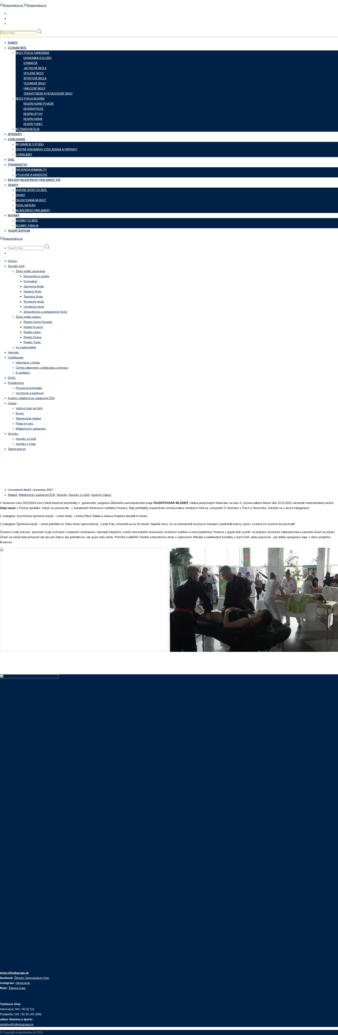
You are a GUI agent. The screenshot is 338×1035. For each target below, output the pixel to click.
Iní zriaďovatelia (28, 129)
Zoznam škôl (17, 47)
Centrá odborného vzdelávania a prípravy (46, 149)
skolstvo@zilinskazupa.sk (16, 1024)
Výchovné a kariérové (31, 174)
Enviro (20, 195)
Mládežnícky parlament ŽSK (37, 494)
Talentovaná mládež (31, 200)
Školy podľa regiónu (30, 98)
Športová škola (35, 78)
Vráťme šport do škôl (31, 190)
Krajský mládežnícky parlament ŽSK (34, 180)
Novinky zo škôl (27, 220)
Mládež (12, 494)
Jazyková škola (35, 68)
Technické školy (34, 83)
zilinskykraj (22, 983)
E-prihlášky (24, 154)
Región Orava (32, 119)
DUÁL (11, 159)
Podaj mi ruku (26, 205)
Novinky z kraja (27, 225)
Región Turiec (33, 124)
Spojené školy (33, 73)
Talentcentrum (19, 230)
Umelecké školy (34, 88)
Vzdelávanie (16, 139)
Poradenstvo (17, 164)
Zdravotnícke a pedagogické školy (48, 93)
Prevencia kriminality (31, 169)
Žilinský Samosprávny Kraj (31, 978)
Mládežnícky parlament (33, 210)
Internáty (15, 134)
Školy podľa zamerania (32, 53)
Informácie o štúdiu (30, 144)
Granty (13, 185)
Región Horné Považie (38, 103)
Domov (13, 42)
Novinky (14, 215)
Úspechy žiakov (101, 494)
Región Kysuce (33, 108)
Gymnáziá (30, 63)
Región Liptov (33, 113)
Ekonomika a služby (37, 58)
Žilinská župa (17, 988)
